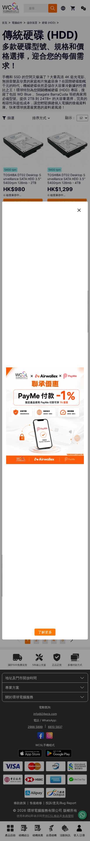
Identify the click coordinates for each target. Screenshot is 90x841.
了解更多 (45, 632)
